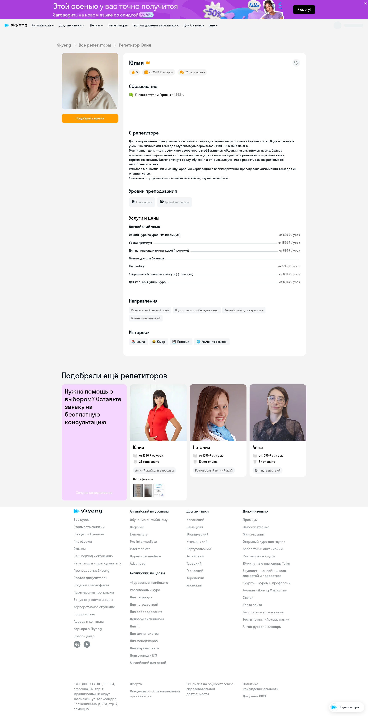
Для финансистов (144, 633)
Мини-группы (253, 534)
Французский (197, 534)
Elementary (139, 534)
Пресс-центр (84, 636)
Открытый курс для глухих (264, 541)
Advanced (137, 563)
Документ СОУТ (254, 696)
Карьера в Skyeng (88, 629)
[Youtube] (86, 644)
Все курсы (82, 519)
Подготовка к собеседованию (197, 310)
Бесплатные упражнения (263, 612)
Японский (194, 585)
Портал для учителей (91, 578)
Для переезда (141, 597)
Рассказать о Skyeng (346, 674)
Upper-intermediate (145, 556)
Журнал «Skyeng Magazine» (265, 590)
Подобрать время (90, 118)
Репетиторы (118, 25)
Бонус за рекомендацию (93, 599)
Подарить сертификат (91, 585)
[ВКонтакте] (77, 644)
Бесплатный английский (263, 549)
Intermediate (140, 549)
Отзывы (80, 548)
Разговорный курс (145, 590)
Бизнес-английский (145, 318)
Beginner (137, 527)
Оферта (136, 684)
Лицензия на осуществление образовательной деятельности (209, 689)
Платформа (83, 541)
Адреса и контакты (89, 621)
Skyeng (64, 45)
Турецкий (194, 563)
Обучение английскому (149, 520)
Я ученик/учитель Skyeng (343, 695)
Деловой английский (147, 619)
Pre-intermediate (143, 541)
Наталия (201, 447)
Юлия (138, 447)
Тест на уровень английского (155, 25)
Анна (258, 447)
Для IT (134, 626)
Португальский (198, 549)
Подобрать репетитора (344, 663)
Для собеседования (146, 611)
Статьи (248, 597)
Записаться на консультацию (340, 684)
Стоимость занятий (89, 527)
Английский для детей (148, 662)
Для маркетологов (144, 648)
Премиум (250, 520)
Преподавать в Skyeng (91, 570)
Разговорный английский (150, 310)
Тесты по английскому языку (266, 619)
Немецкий (194, 527)
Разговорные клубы (259, 556)
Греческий (195, 570)
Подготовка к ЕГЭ (143, 655)
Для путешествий (267, 470)
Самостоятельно (256, 527)
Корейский (195, 578)
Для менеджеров (144, 641)
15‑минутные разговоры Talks (266, 563)
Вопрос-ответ (84, 614)
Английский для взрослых (244, 310)
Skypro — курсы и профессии (267, 583)
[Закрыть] (363, 647)
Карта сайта (252, 605)
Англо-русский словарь (262, 626)
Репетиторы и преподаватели (98, 563)
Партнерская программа (94, 592)
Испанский (195, 520)
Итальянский (197, 541)
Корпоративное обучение (94, 607)
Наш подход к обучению (93, 556)
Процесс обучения (89, 534)
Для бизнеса (194, 25)
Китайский (195, 556)
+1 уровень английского (149, 582)
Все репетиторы (95, 45)
